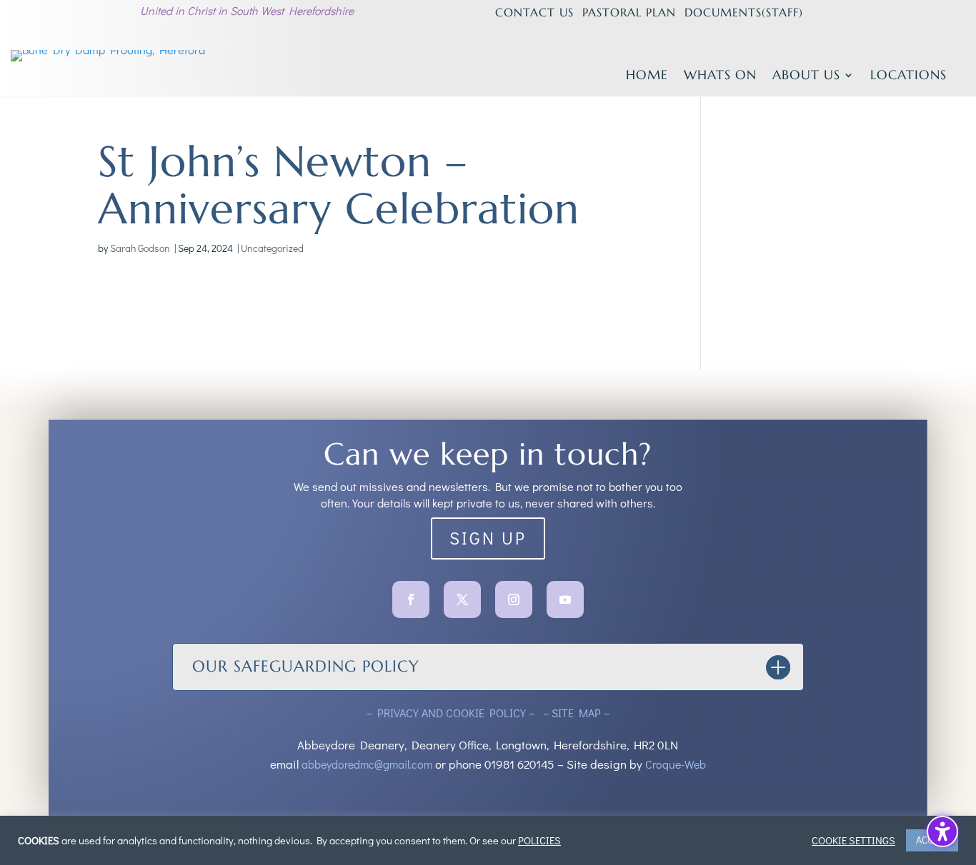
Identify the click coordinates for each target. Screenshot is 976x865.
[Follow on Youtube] (565, 599)
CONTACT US (534, 12)
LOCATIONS (908, 76)
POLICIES (539, 840)
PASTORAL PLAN (629, 12)
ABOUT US (806, 76)
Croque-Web (675, 764)
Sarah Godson (140, 248)
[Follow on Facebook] (410, 599)
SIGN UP (488, 538)
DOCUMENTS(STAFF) (743, 12)
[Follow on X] (462, 599)
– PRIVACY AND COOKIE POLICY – (452, 712)
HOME (647, 76)
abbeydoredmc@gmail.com (367, 764)
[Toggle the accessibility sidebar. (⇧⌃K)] (942, 831)
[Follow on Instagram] (513, 599)
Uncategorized (272, 248)
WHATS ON (720, 76)
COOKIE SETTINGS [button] (853, 840)
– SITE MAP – (574, 712)
